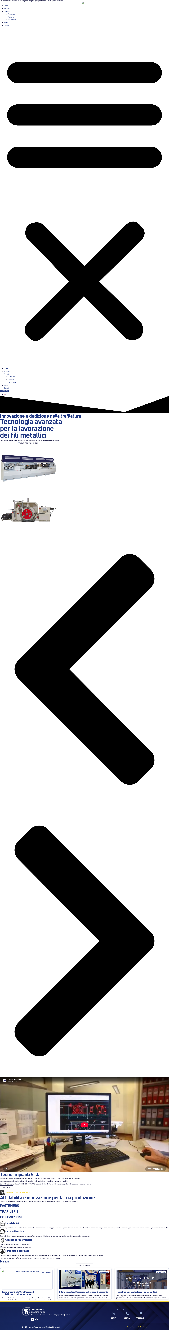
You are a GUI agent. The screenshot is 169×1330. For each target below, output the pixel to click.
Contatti (6, 25)
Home (6, 6)
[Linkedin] (32, 1319)
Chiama (127, 1318)
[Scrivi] (114, 1313)
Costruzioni (12, 20)
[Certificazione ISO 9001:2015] (2, 1192)
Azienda (6, 8)
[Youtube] (36, 1319)
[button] (84, 197)
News (6, 23)
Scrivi (113, 1318)
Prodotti (6, 11)
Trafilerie (11, 17)
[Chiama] (127, 1313)
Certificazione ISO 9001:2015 (17, 1192)
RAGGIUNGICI (141, 1318)
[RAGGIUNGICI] (141, 1313)
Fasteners (11, 14)
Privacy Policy (131, 1327)
